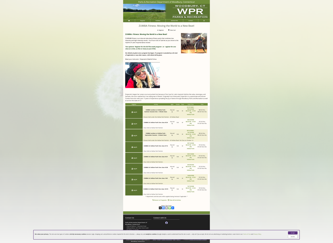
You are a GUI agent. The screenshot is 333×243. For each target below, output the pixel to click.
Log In (135, 112)
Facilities (157, 20)
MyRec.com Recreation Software (198, 239)
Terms (154, 239)
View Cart (173, 30)
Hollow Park (190, 114)
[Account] (204, 20)
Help (174, 239)
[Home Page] (129, 20)
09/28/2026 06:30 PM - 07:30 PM (190, 166)
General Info (174, 20)
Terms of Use (247, 234)
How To (178, 239)
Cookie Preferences (166, 239)
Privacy (159, 239)
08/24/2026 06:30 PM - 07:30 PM (190, 121)
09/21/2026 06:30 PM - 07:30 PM (190, 155)
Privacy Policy (257, 234)
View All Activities (175, 200)
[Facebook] (166, 223)
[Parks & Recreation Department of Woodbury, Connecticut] (166, 11)
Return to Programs (160, 200)
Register (142, 20)
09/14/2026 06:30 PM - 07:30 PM (190, 145)
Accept (293, 233)
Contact (190, 20)
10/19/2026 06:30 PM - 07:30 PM (190, 188)
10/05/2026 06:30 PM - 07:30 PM (190, 177)
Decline (293, 236)
